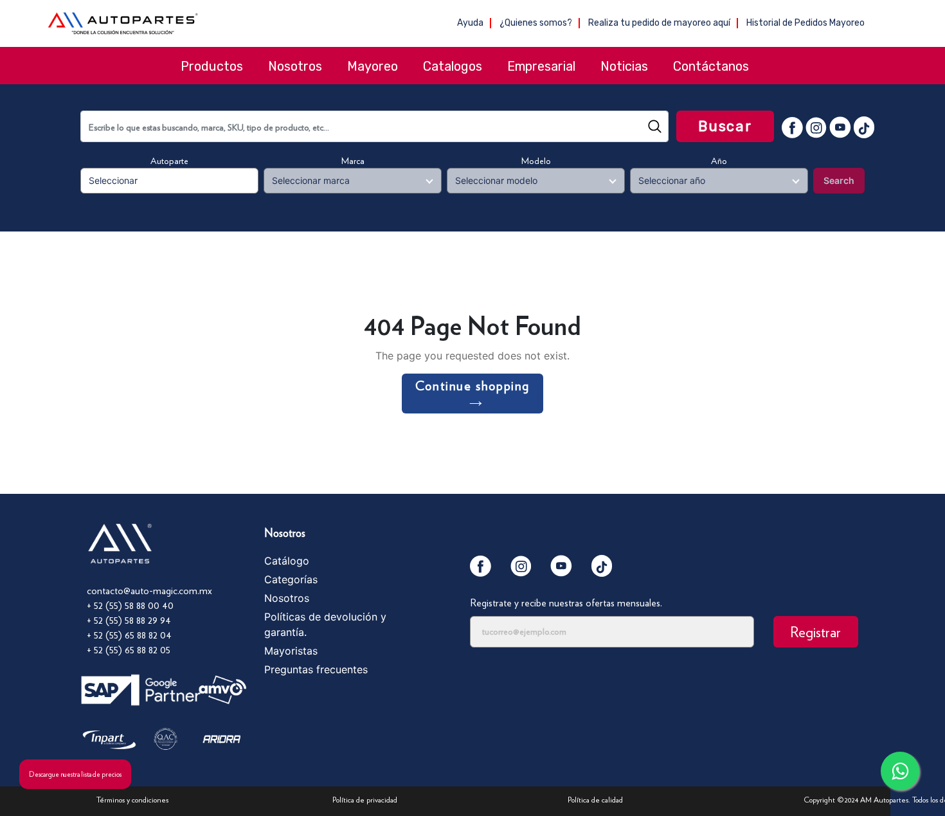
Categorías (291, 579)
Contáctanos (711, 66)
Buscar (725, 126)
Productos (212, 66)
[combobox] (374, 126)
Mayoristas (291, 650)
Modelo (536, 161)
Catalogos (452, 66)
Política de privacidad (364, 799)
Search (839, 180)
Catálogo (286, 560)
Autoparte (169, 161)
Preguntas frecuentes (316, 669)
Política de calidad (595, 799)
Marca (352, 161)
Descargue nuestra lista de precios (75, 774)
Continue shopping (472, 386)
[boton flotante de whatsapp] (900, 771)
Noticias (624, 66)
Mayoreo (372, 66)
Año (719, 161)
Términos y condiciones (132, 799)
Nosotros (295, 66)
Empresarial (541, 66)
